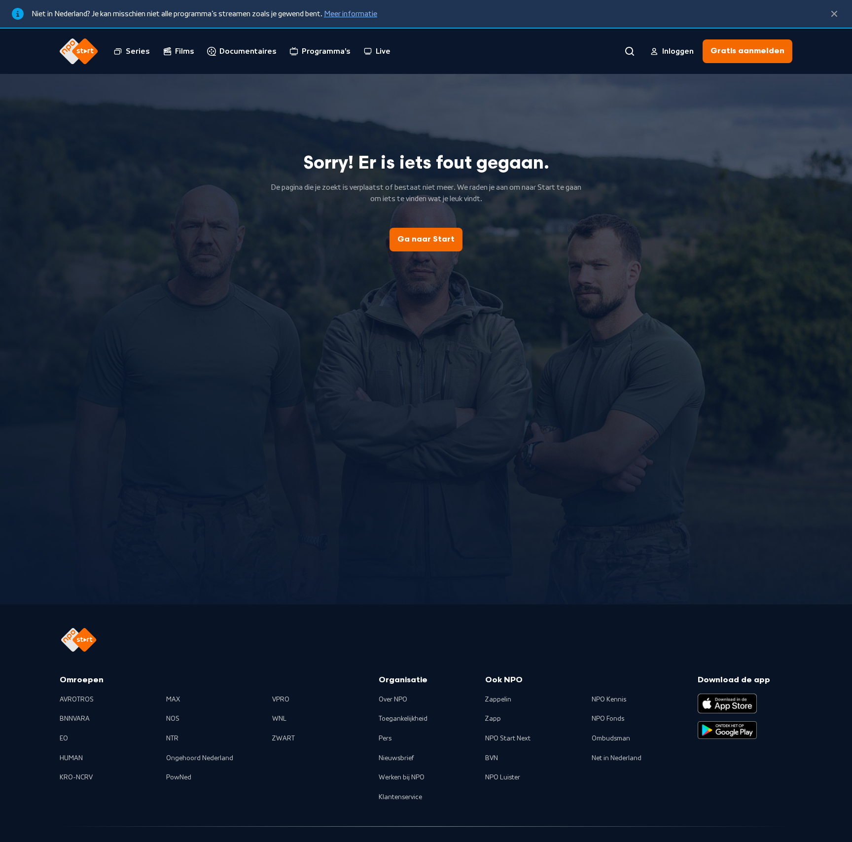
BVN (491, 758)
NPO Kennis (609, 699)
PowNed (178, 777)
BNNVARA (75, 718)
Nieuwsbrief (396, 758)
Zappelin (498, 699)
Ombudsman (611, 738)
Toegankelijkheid (403, 718)
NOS (172, 718)
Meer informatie (350, 14)
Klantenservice (400, 797)
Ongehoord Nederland (199, 758)
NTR (172, 738)
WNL (279, 718)
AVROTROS (77, 699)
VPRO (280, 699)
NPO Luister (502, 777)
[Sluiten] (834, 14)
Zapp (493, 718)
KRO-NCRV (76, 777)
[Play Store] (727, 730)
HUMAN (71, 758)
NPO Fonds (608, 718)
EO (64, 738)
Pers (385, 738)
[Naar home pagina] (79, 51)
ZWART (283, 738)
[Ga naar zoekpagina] (629, 51)
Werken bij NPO (402, 777)
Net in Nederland (616, 758)
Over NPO (393, 699)
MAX (173, 699)
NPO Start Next (508, 738)
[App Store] (727, 703)
